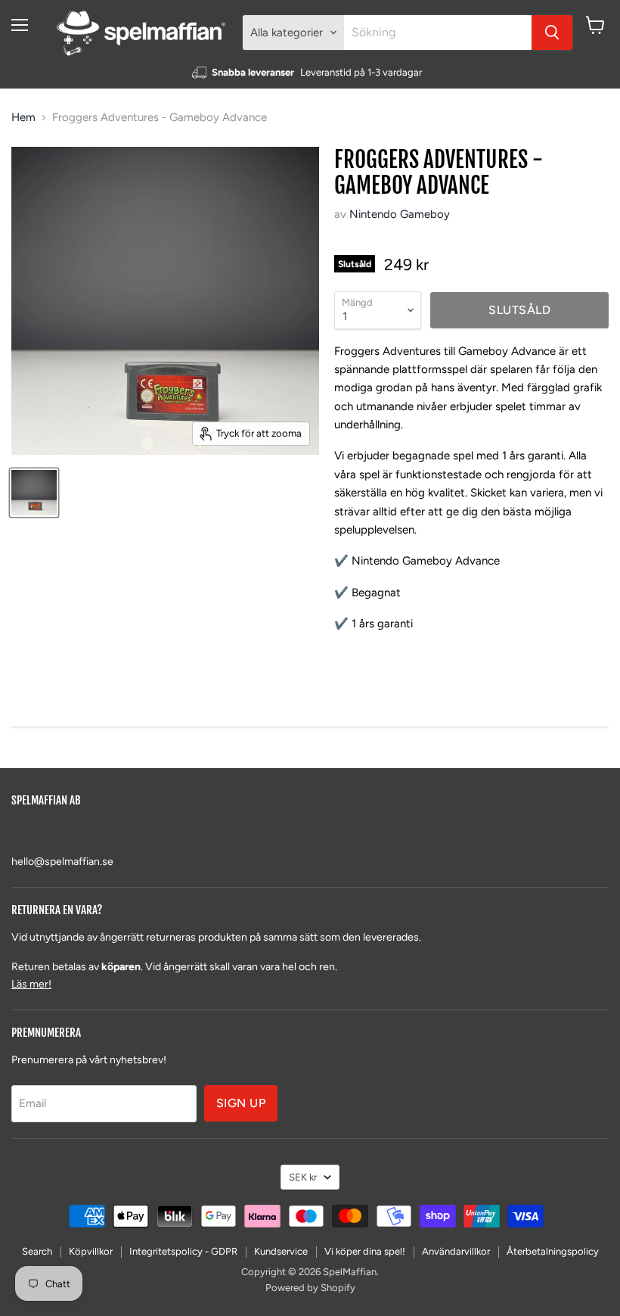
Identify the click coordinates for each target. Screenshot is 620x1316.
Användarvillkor (456, 1251)
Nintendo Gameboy (399, 214)
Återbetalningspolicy (553, 1251)
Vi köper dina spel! (364, 1251)
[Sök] (552, 32)
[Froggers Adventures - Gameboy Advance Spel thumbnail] (34, 492)
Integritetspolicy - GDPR (183, 1251)
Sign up (240, 1103)
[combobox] (438, 32)
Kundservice (281, 1251)
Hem (23, 117)
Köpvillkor (91, 1251)
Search (37, 1251)
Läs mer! (31, 984)
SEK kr (303, 1177)
